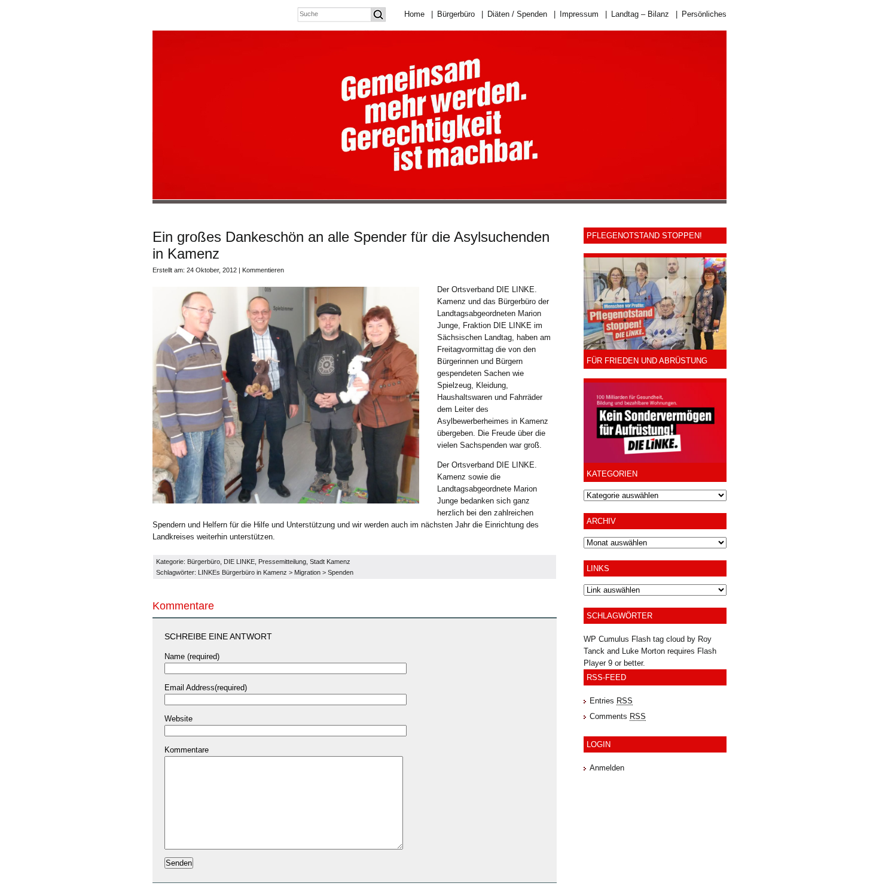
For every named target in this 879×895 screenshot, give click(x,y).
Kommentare (186, 749)
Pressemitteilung (282, 561)
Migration (307, 572)
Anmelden (607, 767)
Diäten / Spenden (514, 14)
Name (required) (191, 656)
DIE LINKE (239, 561)
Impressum (576, 14)
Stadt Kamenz (330, 561)
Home (414, 14)
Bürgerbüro (453, 14)
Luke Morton (643, 651)
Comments (618, 716)
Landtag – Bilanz (637, 14)
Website (178, 718)
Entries (611, 700)
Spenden (340, 572)
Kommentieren (263, 270)
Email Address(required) (205, 687)
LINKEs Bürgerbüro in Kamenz (242, 572)
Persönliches (701, 14)
